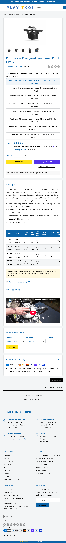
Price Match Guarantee (44, 458)
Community (7, 476)
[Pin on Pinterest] (52, 66)
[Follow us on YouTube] (17, 524)
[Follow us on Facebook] (4, 524)
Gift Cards (7, 464)
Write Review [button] (56, 380)
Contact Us (7, 489)
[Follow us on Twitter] (8, 524)
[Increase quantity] (25, 155)
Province (29, 337)
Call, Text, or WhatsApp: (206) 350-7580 (16, 499)
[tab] (48, 388)
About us (6, 455)
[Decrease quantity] (16, 155)
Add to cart (19, 162)
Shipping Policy (41, 464)
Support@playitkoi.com (12, 495)
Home (5, 14)
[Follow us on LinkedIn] (24, 524)
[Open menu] (4, 7)
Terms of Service (42, 467)
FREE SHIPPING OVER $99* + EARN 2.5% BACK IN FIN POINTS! (33, 2)
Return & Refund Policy (44, 461)
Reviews (6, 458)
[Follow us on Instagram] (11, 524)
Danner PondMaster (14, 66)
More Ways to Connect (11, 479)
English (6, 516)
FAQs (5, 467)
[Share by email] (58, 66)
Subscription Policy (43, 473)
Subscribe (42, 505)
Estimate (12, 347)
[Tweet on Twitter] (55, 66)
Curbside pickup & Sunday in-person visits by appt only (16, 507)
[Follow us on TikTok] (21, 524)
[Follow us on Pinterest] (14, 524)
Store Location (8, 461)
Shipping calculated (21, 150)
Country (9, 337)
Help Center (7, 492)
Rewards (6, 470)
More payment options (47, 167)
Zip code (50, 337)
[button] (33, 399)
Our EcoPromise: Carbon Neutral (48, 455)
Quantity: (9, 155)
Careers (6, 473)
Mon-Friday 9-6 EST (10, 503)
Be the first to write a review (33, 399)
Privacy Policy (41, 470)
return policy (22, 439)
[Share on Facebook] (49, 66)
